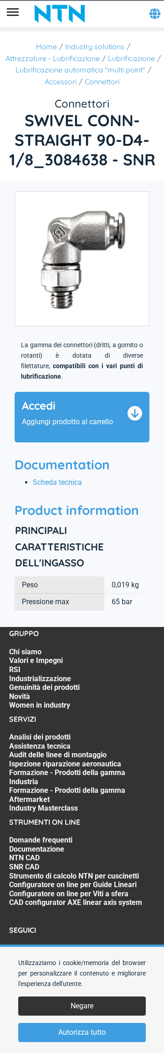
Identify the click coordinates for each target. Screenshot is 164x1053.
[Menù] (13, 13)
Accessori (61, 81)
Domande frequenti (40, 840)
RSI (14, 669)
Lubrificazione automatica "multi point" (80, 69)
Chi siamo (25, 651)
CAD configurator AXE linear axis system (75, 902)
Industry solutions (94, 46)
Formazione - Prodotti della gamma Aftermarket (67, 795)
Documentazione (36, 849)
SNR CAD (24, 867)
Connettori (102, 81)
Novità (19, 696)
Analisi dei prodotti (40, 737)
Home (46, 46)
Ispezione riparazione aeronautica (65, 764)
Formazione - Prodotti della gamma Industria (67, 777)
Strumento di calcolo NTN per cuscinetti (74, 876)
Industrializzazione (40, 678)
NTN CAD (24, 857)
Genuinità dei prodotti (44, 687)
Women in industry (39, 705)
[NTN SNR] (60, 14)
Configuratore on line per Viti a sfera (68, 893)
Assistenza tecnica (40, 746)
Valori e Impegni (36, 660)
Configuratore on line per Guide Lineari (73, 884)
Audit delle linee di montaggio (58, 754)
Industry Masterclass (43, 808)
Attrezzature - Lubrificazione (52, 58)
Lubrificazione (131, 58)
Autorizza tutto (82, 1032)
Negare (82, 1006)
